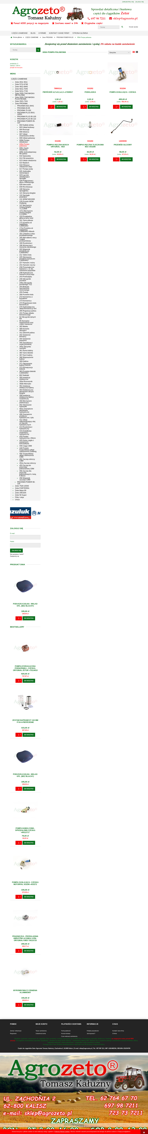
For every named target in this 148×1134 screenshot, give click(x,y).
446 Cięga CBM (25, 446)
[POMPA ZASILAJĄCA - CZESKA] (123, 72)
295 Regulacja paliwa (27, 311)
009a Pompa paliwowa (24, 145)
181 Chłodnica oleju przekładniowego (27, 234)
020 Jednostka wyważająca (25, 172)
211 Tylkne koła (25, 255)
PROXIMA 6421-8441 (25, 106)
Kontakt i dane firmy (118, 1031)
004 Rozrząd (24, 129)
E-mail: (12, 533)
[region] (25, 513)
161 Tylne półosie (26, 220)
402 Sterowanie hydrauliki (25, 405)
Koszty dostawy (65, 1033)
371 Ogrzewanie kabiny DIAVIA (25, 364)
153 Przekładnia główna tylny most (26, 217)
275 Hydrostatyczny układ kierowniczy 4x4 (27, 307)
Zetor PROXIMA (21, 103)
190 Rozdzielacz (25, 243)
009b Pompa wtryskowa (24, 141)
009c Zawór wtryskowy (23, 149)
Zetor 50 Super (21, 495)
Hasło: (12, 541)
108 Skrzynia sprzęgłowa (24, 190)
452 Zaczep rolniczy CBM (27, 460)
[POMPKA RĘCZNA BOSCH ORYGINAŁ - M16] (58, 125)
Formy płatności (66, 1031)
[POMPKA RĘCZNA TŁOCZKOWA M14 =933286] (90, 125)
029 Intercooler (25, 184)
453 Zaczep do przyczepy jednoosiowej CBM (26, 467)
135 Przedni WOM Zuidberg (26, 202)
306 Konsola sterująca (24, 329)
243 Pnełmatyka (25, 277)
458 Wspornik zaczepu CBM (24, 479)
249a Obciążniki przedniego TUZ (25, 283)
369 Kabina (23, 361)
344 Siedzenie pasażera (25, 339)
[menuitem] (19, 33)
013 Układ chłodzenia (27, 160)
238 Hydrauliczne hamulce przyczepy (26, 273)
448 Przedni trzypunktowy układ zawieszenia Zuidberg (27, 449)
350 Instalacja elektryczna (24, 378)
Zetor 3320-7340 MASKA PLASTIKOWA (24, 98)
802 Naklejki (24, 375)
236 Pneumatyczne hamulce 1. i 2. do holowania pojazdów (27, 268)
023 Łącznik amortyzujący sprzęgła (24, 176)
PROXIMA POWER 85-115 (26, 122)
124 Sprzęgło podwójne (24, 196)
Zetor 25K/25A (20, 493)
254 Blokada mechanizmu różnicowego (24, 288)
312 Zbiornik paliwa (27, 333)
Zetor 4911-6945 (21, 87)
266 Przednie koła (26, 294)
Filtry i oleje (19, 497)
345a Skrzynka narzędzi (25, 347)
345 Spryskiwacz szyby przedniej (26, 343)
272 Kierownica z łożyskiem (26, 297)
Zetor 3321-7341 (21, 101)
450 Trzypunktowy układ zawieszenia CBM (26, 455)
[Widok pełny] (137, 52)
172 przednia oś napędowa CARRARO (25, 224)
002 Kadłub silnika (26, 125)
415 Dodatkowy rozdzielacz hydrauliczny (25, 432)
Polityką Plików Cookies (62, 1131)
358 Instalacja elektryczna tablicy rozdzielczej (26, 397)
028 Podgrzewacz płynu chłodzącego (26, 181)
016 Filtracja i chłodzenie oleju (25, 166)
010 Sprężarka (25, 156)
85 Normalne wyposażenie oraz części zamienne (26, 322)
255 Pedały (23, 292)
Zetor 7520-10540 (22, 486)
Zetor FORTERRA (22, 488)
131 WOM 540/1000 (27, 199)
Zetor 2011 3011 (21, 82)
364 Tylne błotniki (26, 353)
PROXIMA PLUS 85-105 (26, 116)
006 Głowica (24, 132)
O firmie (114, 1033)
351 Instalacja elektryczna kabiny (26, 387)
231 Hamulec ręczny (27, 265)
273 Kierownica (25, 301)
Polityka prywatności (93, 1031)
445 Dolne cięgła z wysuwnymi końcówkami (26, 442)
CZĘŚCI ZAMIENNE (19, 79)
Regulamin (13, 1033)
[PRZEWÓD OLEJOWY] (123, 125)
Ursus (17, 500)
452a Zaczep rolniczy (27, 463)
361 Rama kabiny (26, 350)
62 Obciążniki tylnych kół (27, 318)
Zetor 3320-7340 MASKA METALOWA (24, 94)
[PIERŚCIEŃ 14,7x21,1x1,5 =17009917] (58, 72)
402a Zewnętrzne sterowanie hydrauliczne (26, 410)
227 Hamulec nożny (27, 263)
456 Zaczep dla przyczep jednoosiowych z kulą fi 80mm (27, 473)
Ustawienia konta (41, 1033)
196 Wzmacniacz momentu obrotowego (27, 246)
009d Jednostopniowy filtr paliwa (27, 153)
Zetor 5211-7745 (21, 91)
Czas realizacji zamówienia (69, 1036)
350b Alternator (25, 384)
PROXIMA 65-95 (23, 108)
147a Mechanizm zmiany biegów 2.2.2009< (26, 212)
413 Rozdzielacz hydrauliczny (25, 428)
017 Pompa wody (26, 169)
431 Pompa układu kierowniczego (26, 314)
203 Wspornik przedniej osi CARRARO (24, 251)
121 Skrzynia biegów (27, 193)
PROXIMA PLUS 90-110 (26, 119)
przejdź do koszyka (16, 67)
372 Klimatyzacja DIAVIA (26, 368)
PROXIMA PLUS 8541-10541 (26, 113)
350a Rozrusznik (25, 381)
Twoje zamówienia (41, 1031)
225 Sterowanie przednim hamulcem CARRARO (27, 258)
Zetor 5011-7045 (21, 89)
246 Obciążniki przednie (25, 279)
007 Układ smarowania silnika (26, 135)
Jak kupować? (91, 1033)
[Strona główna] (74, 15)
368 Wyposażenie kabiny (26, 358)
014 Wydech (24, 163)
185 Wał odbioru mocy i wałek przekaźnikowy (28, 239)
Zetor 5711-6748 (21, 84)
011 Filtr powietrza (26, 158)
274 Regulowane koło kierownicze (27, 304)
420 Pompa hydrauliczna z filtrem (27, 437)
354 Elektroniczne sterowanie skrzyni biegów (26, 391)
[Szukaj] (122, 27)
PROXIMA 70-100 (24, 110)
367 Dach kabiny (25, 355)
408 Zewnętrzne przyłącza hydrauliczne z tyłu (26, 415)
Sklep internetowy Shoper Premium (74, 1125)
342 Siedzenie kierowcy (25, 335)
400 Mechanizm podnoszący (25, 402)
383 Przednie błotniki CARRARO (27, 372)
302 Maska (23, 326)
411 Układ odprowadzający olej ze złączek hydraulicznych (27, 422)
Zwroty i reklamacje (15, 1031)
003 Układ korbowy (26, 127)
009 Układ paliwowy (27, 138)
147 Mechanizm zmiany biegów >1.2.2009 (25, 207)
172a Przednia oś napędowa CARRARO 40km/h (26, 229)
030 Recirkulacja (25, 187)
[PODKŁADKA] (90, 72)
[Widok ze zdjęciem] (134, 52)
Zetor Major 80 (20, 490)
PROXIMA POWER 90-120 (26, 483)
